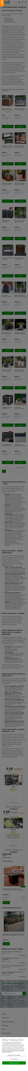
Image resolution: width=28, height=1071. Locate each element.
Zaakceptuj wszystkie (14, 1062)
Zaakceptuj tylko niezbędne (14, 1055)
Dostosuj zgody (14, 1059)
